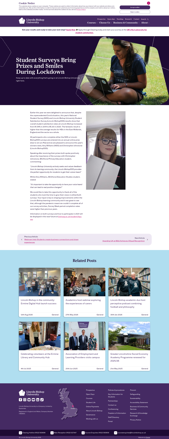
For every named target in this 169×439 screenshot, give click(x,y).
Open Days (90, 394)
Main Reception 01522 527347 (65, 433)
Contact (136, 19)
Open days (111, 19)
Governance (90, 415)
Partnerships (113, 401)
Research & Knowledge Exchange (138, 414)
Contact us (112, 405)
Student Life (90, 402)
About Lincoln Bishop (94, 411)
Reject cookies (134, 12)
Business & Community (125, 22)
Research (128, 19)
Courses (91, 22)
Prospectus (101, 19)
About (144, 22)
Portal (110, 421)
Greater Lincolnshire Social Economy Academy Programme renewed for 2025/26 (129, 357)
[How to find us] (68, 404)
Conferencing (113, 409)
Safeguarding (135, 394)
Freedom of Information (117, 413)
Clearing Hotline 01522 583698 (33, 433)
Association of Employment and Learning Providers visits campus (83, 355)
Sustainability (135, 398)
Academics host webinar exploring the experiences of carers (83, 302)
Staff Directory (113, 417)
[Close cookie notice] (148, 3)
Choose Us (105, 22)
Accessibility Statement (139, 402)
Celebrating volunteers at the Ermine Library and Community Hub (39, 355)
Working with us (92, 419)
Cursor (148, 437)
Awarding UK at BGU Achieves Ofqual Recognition (123, 241)
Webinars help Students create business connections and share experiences (51, 240)
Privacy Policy (81, 9)
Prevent (133, 390)
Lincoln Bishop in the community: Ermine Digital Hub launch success (38, 302)
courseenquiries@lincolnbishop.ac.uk (131, 433)
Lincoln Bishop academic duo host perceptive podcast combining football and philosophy (127, 303)
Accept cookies (135, 7)
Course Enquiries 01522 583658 (97, 433)
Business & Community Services (139, 407)
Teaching (120, 19)
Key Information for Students (115, 395)
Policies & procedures (116, 390)
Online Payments (92, 406)
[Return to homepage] (31, 21)
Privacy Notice (135, 420)
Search (143, 19)
